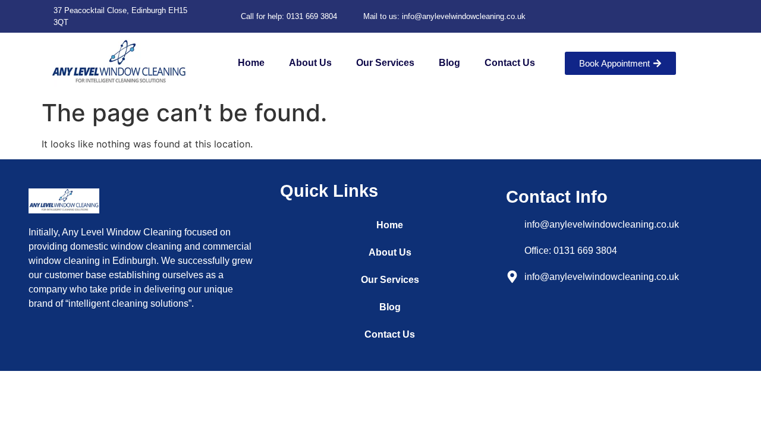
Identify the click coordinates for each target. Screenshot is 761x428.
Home (251, 63)
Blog (449, 63)
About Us (310, 63)
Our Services (385, 63)
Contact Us (510, 63)
